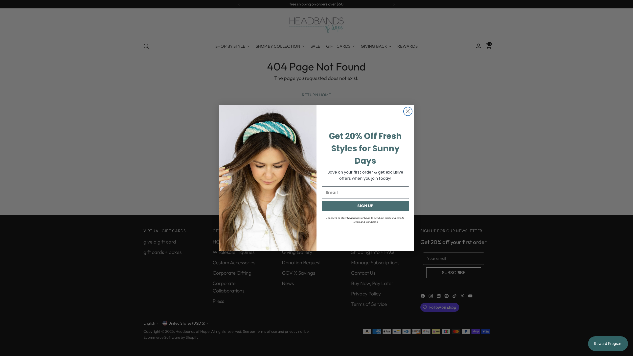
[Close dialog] (408, 111)
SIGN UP (365, 206)
